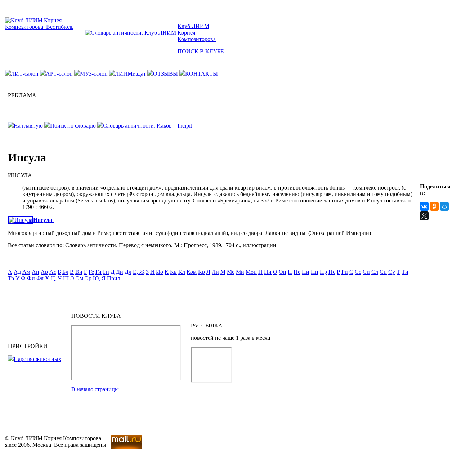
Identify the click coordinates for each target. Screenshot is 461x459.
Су (391, 272)
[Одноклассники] (434, 206)
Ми (240, 272)
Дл (128, 272)
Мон (251, 272)
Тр (11, 278)
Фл (40, 278)
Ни (268, 272)
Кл (181, 272)
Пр (323, 272)
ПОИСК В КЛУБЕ (201, 51)
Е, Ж (138, 272)
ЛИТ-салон (25, 74)
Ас (52, 272)
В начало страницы (95, 389)
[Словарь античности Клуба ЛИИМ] (130, 33)
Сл (374, 272)
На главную (28, 125)
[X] (424, 215)
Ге (91, 272)
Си (366, 272)
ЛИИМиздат (130, 74)
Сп (383, 272)
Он (282, 272)
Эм (79, 278)
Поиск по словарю (73, 125)
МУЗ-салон (94, 74)
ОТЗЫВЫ (165, 74)
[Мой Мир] (444, 206)
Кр (201, 272)
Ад (17, 272)
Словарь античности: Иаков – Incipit (147, 125)
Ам (26, 272)
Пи (305, 272)
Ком (192, 272)
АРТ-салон (59, 74)
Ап (35, 272)
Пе (297, 272)
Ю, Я (99, 278)
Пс (331, 272)
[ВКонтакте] (424, 206)
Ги (98, 272)
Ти (405, 272)
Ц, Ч (56, 278)
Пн (314, 272)
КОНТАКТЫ (201, 74)
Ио (159, 272)
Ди (119, 272)
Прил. (114, 278)
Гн (106, 272)
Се (358, 272)
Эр (88, 278)
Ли (215, 272)
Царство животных (37, 359)
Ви (78, 272)
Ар (44, 272)
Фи (31, 278)
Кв (173, 272)
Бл (65, 272)
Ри (344, 272)
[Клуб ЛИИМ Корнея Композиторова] (44, 27)
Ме (230, 272)
